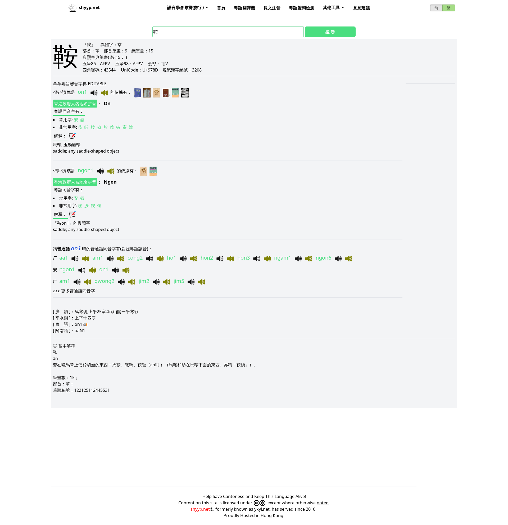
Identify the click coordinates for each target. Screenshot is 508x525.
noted (323, 503)
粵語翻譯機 (244, 8)
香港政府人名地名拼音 (75, 103)
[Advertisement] (209, 447)
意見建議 (361, 8)
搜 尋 (330, 32)
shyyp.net (200, 509)
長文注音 (272, 8)
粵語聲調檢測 (301, 8)
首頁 (221, 8)
